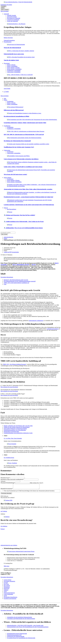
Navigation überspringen (7, 277)
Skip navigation (4, 11)
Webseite (3, 481)
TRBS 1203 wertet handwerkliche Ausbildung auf (16, 282)
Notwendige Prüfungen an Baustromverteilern (15, 428)
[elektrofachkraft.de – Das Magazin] (16, 23)
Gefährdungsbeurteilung (52, 328)
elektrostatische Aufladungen (36, 320)
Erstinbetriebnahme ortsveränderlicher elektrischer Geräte (18, 433)
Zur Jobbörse (4, 526)
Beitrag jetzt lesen (8, 37)
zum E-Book (7, 88)
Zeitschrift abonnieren (9, 40)
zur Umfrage (4, 511)
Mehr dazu (6, 566)
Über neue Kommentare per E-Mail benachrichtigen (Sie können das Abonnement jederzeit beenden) (29, 490)
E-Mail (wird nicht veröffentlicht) (12, 479)
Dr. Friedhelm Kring (9, 457)
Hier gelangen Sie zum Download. (9, 387)
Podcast (3, 529)
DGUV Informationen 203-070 (21, 264)
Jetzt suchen (4, 234)
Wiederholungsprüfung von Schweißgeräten (15, 430)
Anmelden (3, 6)
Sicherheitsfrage (8, 483)
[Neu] (20, 74)
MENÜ (2, 8)
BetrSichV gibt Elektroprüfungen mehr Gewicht (16, 280)
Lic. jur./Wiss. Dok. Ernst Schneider (13, 438)
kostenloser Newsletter (6, 4)
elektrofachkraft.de (8, 237)
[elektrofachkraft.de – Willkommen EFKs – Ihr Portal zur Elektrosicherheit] (18, 2)
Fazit (5, 284)
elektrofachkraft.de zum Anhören (9, 545)
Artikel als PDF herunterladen (11, 252)
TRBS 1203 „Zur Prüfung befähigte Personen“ (14, 364)
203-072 (34, 264)
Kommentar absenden (6, 493)
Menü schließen (5, 9)
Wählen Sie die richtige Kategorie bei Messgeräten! (17, 427)
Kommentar (7, 488)
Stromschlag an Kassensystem (11, 431)
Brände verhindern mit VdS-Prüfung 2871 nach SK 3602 (18, 425)
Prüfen (5, 238)
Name (5, 478)
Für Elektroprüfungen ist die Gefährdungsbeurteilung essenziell (20, 281)
